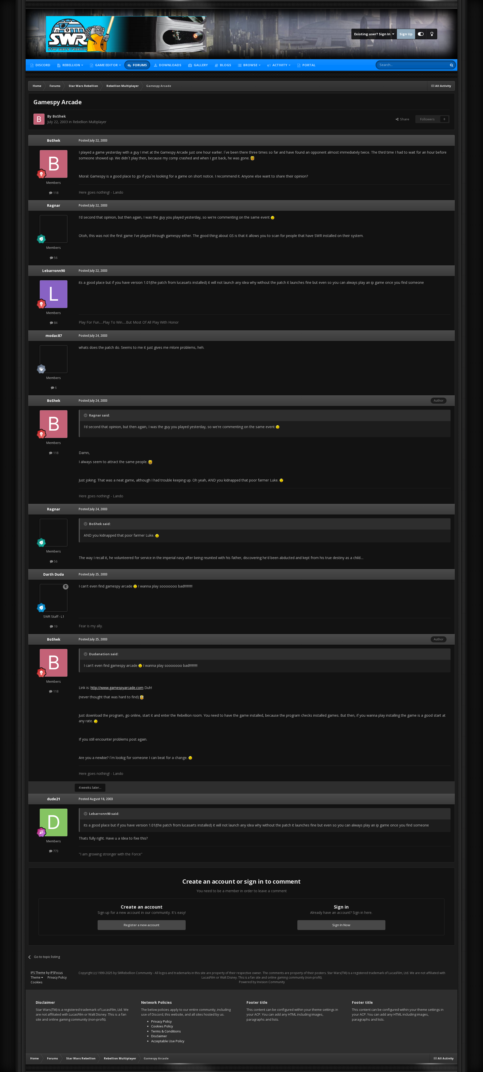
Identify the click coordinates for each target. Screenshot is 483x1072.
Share (403, 119)
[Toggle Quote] (86, 415)
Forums (139, 65)
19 (55, 626)
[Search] (451, 65)
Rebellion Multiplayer (89, 121)
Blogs (225, 65)
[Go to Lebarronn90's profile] (53, 294)
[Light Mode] (431, 34)
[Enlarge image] (252, 158)
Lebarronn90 (53, 270)
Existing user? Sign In (373, 34)
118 (55, 192)
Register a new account (141, 925)
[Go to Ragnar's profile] (53, 229)
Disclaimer (159, 1036)
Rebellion (71, 65)
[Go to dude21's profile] (53, 822)
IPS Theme (38, 973)
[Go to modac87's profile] (53, 359)
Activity (279, 65)
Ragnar (53, 205)
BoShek (59, 116)
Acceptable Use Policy (167, 1041)
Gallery (200, 65)
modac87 (54, 335)
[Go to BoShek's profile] (39, 119)
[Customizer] (420, 34)
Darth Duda (53, 574)
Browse (250, 65)
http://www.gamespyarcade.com (117, 687)
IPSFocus (56, 973)
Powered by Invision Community (262, 982)
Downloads (169, 65)
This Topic (433, 65)
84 (55, 322)
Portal (308, 65)
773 (55, 851)
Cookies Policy (162, 1026)
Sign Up (406, 34)
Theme (36, 977)
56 (55, 257)
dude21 (53, 799)
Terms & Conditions (166, 1031)
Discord (42, 65)
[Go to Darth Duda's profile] (53, 598)
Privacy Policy (57, 977)
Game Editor (106, 65)
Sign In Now (341, 925)
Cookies (36, 982)
